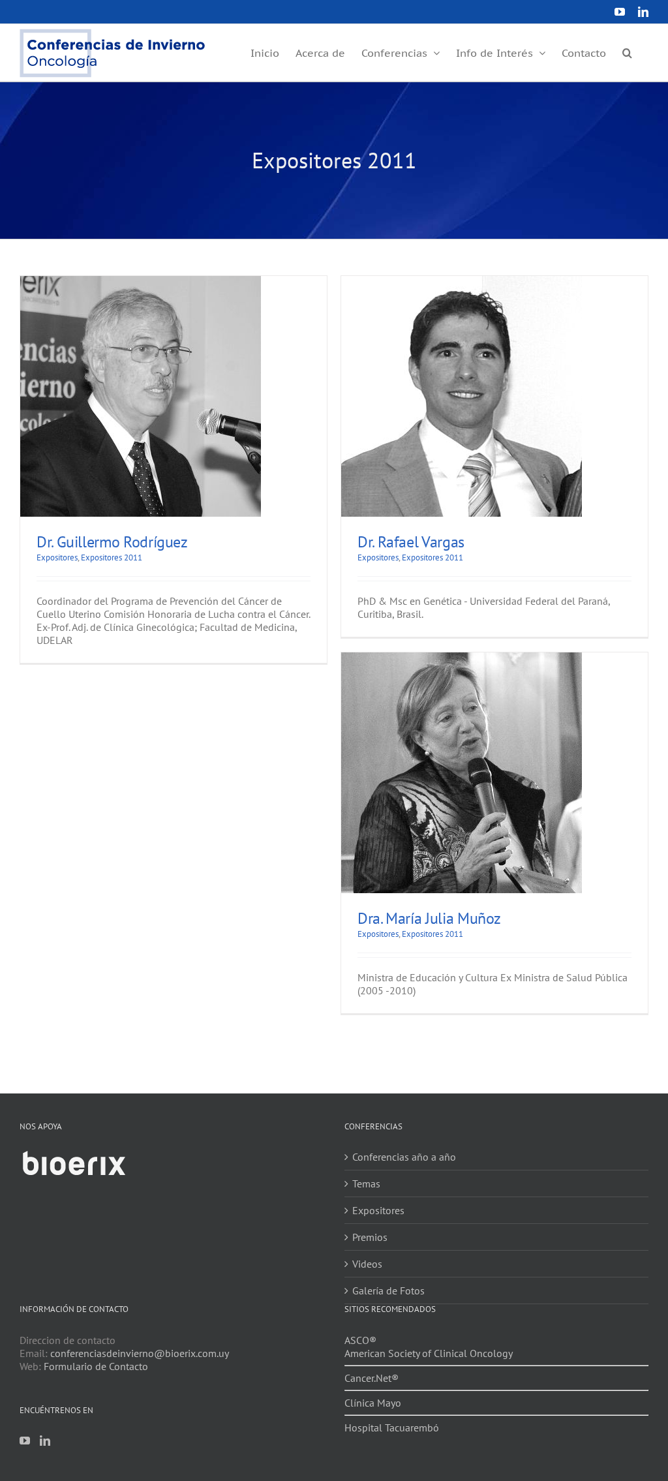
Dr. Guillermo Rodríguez (112, 542)
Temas (366, 1183)
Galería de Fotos (388, 1290)
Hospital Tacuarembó (391, 1427)
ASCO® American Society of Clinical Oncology (428, 1347)
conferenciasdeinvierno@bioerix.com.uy (139, 1353)
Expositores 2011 (111, 557)
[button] (627, 51)
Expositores (57, 557)
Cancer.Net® (371, 1377)
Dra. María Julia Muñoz (429, 918)
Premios (369, 1237)
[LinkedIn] (45, 1440)
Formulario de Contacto (96, 1366)
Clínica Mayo (372, 1402)
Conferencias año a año (404, 1156)
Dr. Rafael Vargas (410, 542)
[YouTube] (25, 1440)
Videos (367, 1263)
